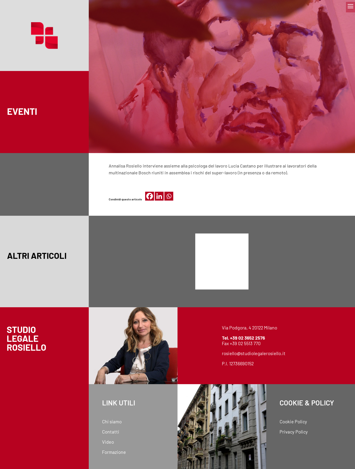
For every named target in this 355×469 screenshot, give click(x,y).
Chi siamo (112, 421)
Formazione (114, 452)
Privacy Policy (294, 431)
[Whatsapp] (168, 196)
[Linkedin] (159, 196)
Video (108, 442)
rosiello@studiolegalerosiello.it (253, 353)
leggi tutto (133, 273)
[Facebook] (149, 196)
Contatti (110, 431)
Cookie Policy (293, 421)
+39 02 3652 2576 (247, 338)
